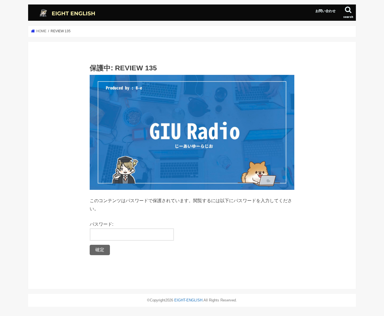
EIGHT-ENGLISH (188, 300)
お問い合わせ (325, 11)
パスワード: (101, 224)
